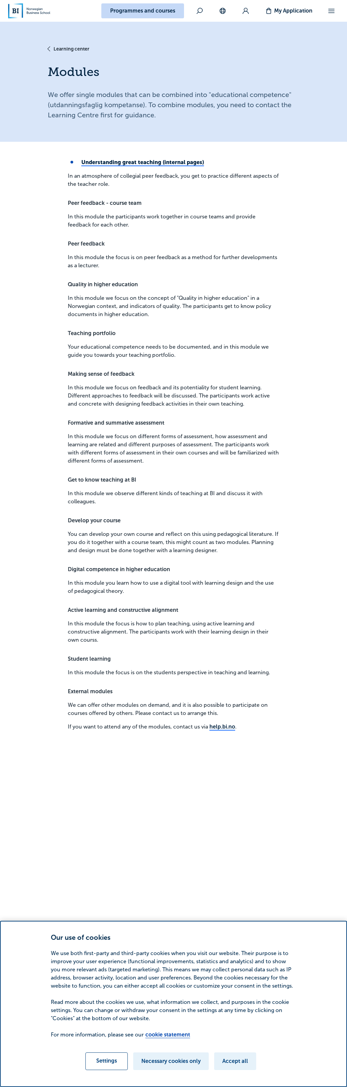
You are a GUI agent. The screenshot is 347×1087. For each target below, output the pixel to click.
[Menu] (331, 10)
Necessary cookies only (171, 1061)
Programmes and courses (142, 11)
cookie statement (167, 1034)
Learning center (71, 49)
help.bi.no (222, 727)
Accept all (235, 1061)
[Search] (199, 10)
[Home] (29, 10)
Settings (106, 1061)
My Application (293, 11)
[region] (173, 1004)
